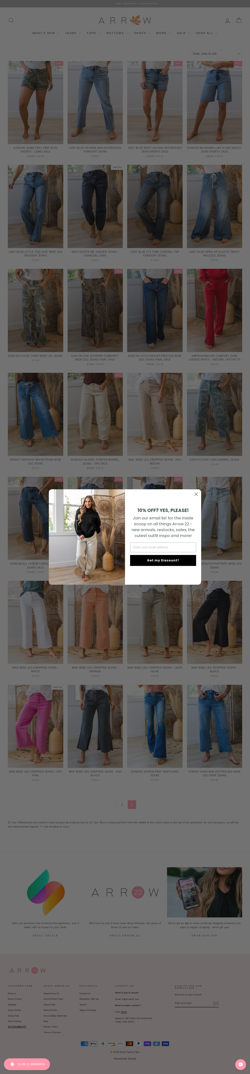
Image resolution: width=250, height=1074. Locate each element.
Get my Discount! (163, 560)
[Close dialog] (196, 494)
